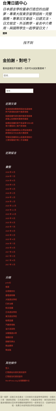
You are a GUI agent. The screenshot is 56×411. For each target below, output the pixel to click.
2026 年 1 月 (10, 201)
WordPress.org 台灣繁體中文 (17, 380)
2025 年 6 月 (10, 231)
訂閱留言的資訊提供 (14, 376)
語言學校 (31, 405)
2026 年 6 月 (10, 180)
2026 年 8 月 (10, 172)
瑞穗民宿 (9, 337)
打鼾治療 (9, 303)
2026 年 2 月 (10, 197)
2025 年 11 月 (10, 210)
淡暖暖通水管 (11, 333)
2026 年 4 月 (10, 189)
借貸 (7, 287)
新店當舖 (9, 308)
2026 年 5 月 (10, 184)
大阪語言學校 (11, 299)
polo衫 (8, 282)
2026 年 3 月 (10, 193)
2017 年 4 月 (10, 260)
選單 (5, 33)
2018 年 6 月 (10, 247)
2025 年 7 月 (10, 226)
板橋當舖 (9, 320)
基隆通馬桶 (10, 295)
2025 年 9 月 (10, 218)
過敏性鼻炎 (10, 341)
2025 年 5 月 (10, 235)
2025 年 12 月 (10, 205)
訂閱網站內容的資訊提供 (15, 372)
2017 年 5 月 (10, 256)
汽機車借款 (10, 324)
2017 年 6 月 (10, 252)
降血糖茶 (9, 345)
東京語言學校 (11, 316)
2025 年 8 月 (10, 222)
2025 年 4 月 (10, 239)
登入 (7, 368)
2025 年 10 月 (10, 214)
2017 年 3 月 (10, 264)
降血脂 (8, 350)
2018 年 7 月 (10, 243)
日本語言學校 (11, 312)
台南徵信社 (10, 291)
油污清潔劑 (10, 329)
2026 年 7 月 (10, 176)
